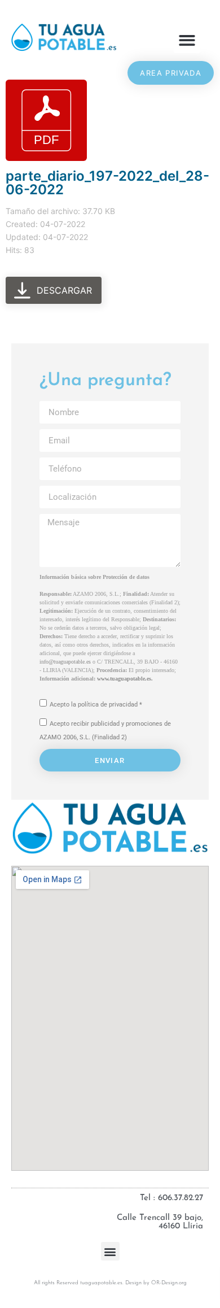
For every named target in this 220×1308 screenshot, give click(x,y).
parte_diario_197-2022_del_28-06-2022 (107, 183)
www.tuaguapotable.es (124, 678)
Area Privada (170, 72)
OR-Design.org (169, 1283)
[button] (187, 40)
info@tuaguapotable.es (65, 662)
